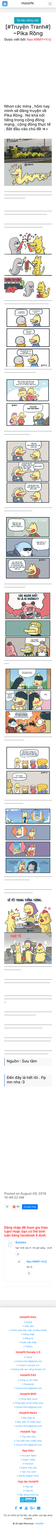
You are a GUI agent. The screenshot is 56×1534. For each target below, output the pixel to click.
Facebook (29, 1384)
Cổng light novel (29, 1399)
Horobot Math (29, 1455)
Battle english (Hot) (29, 1475)
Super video (29, 1459)
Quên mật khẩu (29, 1342)
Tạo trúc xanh (29, 1471)
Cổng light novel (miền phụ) (29, 1403)
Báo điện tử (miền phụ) (29, 1421)
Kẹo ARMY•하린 (39, 39)
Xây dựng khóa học (29, 1494)
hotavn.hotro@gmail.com (29, 1361)
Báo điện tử (29, 1417)
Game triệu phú (29, 1467)
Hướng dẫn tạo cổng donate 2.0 (29, 1369)
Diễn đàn (29, 1326)
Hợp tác (29, 1486)
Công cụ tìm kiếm (29, 1380)
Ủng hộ (29, 1490)
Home (29, 1322)
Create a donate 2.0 (29, 1365)
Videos (28, 1346)
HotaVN (39, 1523)
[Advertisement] (28, 75)
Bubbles (20, 1242)
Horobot (29, 1463)
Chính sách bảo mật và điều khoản (29, 1330)
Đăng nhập (29, 1334)
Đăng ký (29, 1338)
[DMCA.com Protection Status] (28, 1499)
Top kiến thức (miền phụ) (29, 1440)
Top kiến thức (29, 1436)
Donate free (30, 1206)
